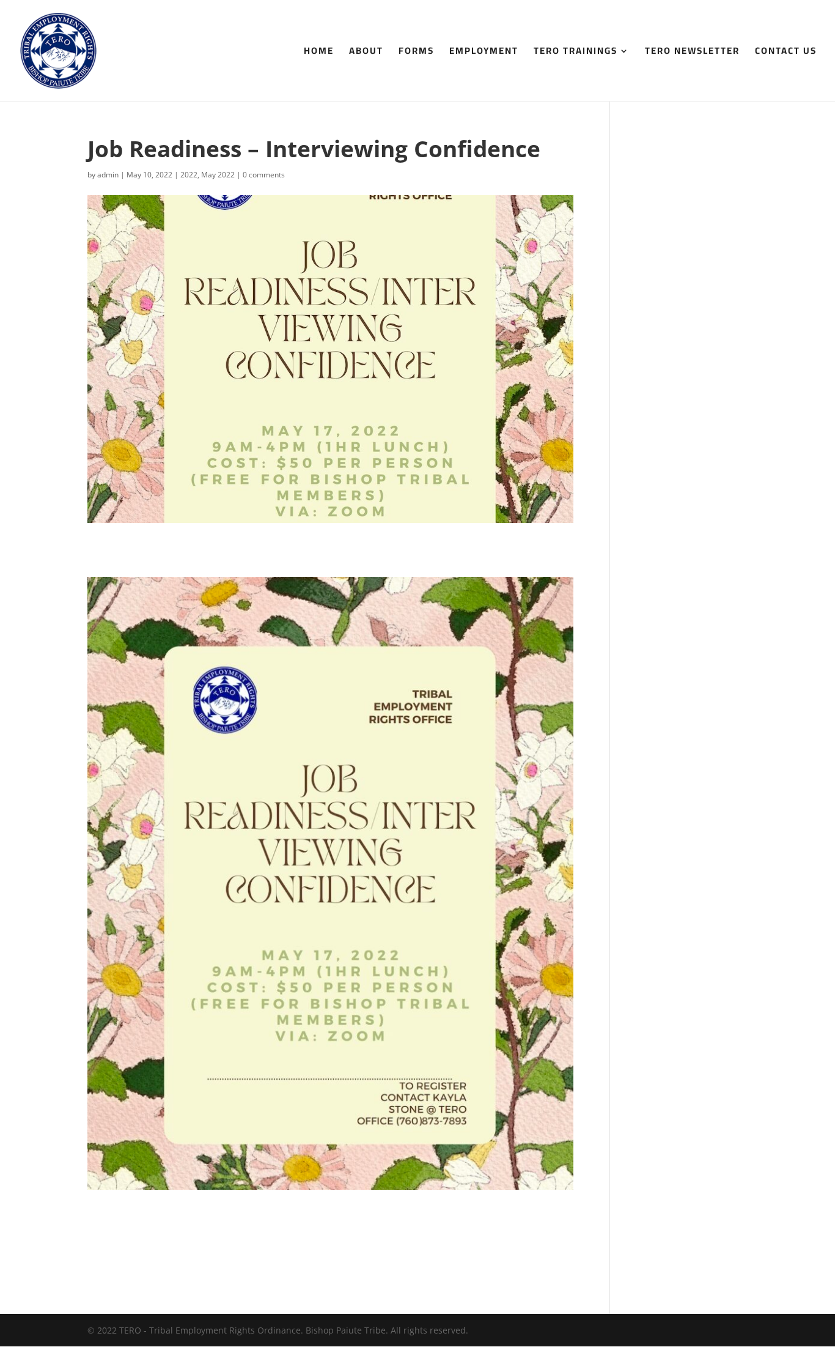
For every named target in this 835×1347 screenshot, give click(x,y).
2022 (188, 174)
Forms (416, 52)
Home (319, 52)
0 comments (264, 174)
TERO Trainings (575, 52)
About (366, 52)
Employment (483, 52)
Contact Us (786, 52)
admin (108, 174)
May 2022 (218, 174)
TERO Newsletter (692, 52)
